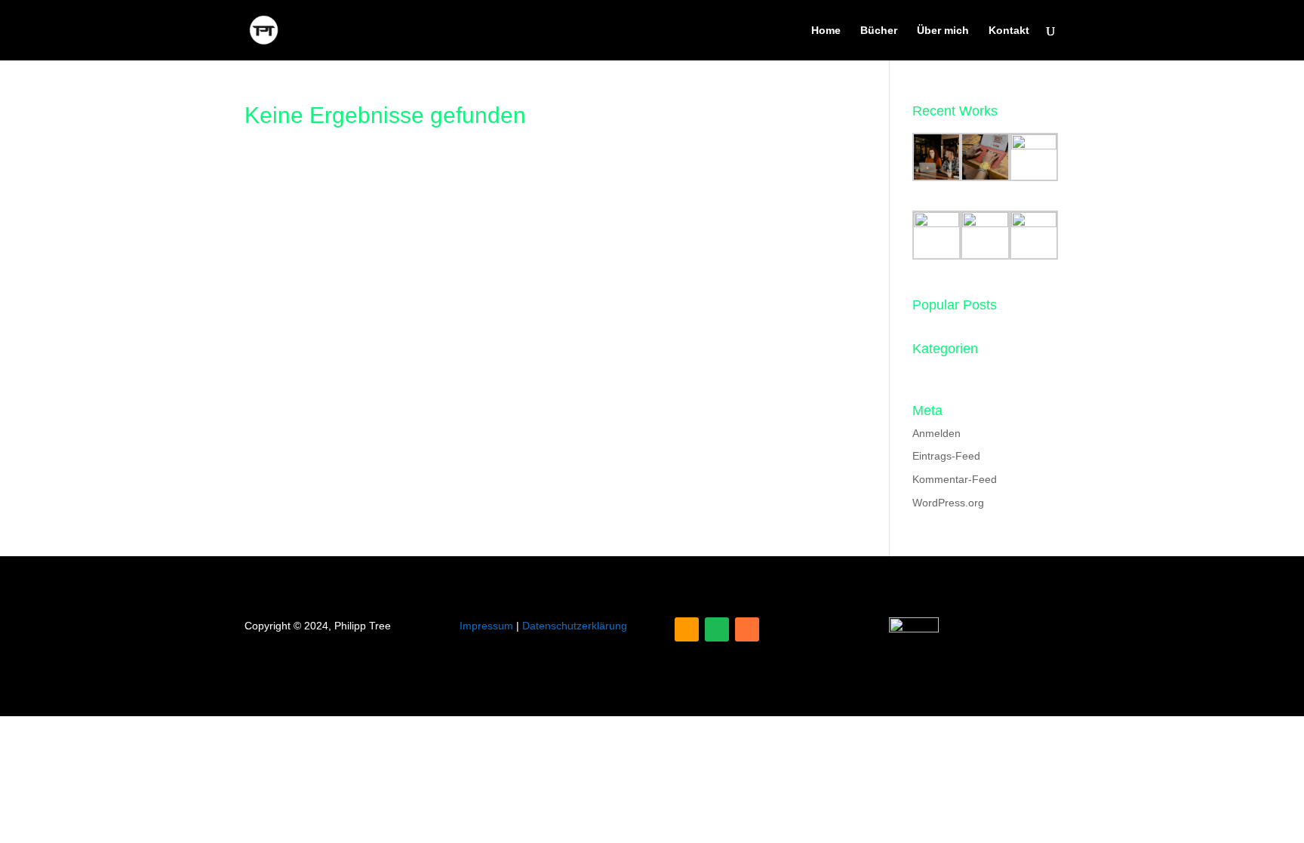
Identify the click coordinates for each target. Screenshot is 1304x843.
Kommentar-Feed (954, 479)
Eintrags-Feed (946, 456)
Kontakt (1009, 30)
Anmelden (936, 433)
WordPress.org (948, 503)
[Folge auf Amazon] (687, 629)
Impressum (486, 626)
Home (826, 30)
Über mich (943, 30)
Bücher (878, 30)
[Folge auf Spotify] (717, 629)
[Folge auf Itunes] (747, 629)
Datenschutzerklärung (574, 626)
